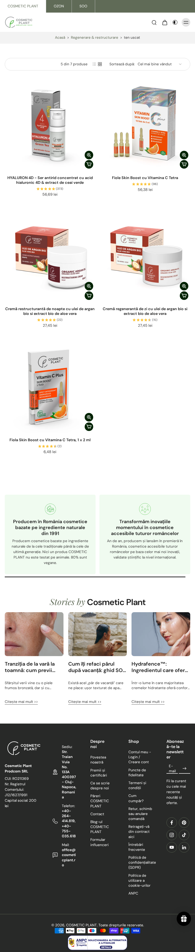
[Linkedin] (184, 847)
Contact (97, 814)
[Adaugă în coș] (89, 164)
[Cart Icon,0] (164, 22)
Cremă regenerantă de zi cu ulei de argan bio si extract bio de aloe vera (145, 311)
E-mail (172, 768)
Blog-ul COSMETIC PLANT (99, 826)
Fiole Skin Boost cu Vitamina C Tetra (145, 177)
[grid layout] (100, 64)
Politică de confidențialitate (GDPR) (140, 862)
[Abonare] (184, 768)
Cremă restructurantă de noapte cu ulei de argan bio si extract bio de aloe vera (50, 311)
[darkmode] (175, 22)
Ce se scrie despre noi (100, 786)
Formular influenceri (99, 842)
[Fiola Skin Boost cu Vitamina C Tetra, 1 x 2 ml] (50, 388)
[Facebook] (171, 822)
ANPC (133, 893)
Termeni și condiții (137, 785)
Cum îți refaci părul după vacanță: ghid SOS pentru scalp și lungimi (97, 667)
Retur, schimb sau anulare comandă (140, 813)
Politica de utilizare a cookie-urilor (139, 880)
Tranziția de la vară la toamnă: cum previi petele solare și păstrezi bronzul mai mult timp (34, 667)
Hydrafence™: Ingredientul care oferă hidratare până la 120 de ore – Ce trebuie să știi (161, 667)
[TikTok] (184, 835)
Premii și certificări (98, 772)
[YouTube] (171, 847)
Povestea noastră (98, 760)
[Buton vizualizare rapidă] (89, 155)
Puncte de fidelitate (137, 772)
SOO (83, 6)
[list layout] (94, 64)
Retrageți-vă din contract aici (139, 831)
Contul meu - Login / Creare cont (139, 757)
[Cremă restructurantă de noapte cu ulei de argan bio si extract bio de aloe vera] (50, 257)
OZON (59, 6)
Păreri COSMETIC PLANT (99, 801)
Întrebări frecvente (136, 847)
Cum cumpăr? (136, 798)
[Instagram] (171, 835)
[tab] (8, 168)
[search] (154, 22)
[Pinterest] (184, 822)
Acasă (60, 37)
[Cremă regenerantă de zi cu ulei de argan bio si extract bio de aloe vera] (145, 257)
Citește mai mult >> (21, 701)
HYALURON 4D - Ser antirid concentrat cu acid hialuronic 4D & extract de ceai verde (50, 180)
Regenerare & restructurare (94, 37)
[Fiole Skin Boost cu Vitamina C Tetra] (145, 126)
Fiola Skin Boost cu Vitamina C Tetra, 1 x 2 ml (50, 439)
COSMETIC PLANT (23, 6)
